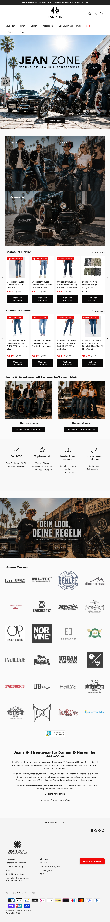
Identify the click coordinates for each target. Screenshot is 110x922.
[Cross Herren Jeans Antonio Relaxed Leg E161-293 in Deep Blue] (67, 267)
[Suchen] (90, 13)
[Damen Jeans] (81, 400)
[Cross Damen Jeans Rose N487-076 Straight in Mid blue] (42, 326)
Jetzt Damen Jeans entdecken (81, 429)
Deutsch (32, 893)
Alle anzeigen (98, 252)
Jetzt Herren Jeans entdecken (28, 429)
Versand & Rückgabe (50, 866)
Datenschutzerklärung (16, 862)
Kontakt (43, 862)
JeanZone (27, 910)
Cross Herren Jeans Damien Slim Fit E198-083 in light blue (42, 284)
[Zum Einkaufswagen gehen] (101, 13)
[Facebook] (92, 830)
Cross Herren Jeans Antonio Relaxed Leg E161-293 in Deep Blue (67, 284)
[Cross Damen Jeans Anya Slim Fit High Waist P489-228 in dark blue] (67, 326)
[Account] (96, 13)
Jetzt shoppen (55, 120)
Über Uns (44, 858)
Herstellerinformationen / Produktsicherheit (17, 879)
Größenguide (46, 870)
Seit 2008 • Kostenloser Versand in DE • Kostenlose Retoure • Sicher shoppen (55, 2)
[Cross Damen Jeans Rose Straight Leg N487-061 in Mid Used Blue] (17, 326)
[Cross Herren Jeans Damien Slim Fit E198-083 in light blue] (42, 267)
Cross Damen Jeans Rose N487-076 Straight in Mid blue (41, 343)
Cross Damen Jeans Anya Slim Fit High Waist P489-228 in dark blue (66, 344)
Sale (68, 800)
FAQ (42, 874)
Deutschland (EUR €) (15, 893)
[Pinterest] (99, 830)
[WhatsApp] (103, 830)
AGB (8, 870)
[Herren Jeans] (29, 400)
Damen (54, 800)
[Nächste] (107, 277)
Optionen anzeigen (17, 299)
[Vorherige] (3, 277)
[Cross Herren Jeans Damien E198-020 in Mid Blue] (17, 267)
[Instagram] (95, 830)
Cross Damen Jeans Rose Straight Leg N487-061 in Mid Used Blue (17, 344)
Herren (62, 800)
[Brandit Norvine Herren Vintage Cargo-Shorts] (92, 267)
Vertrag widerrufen (92, 861)
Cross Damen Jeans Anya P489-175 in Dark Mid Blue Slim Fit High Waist (92, 344)
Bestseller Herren (18, 252)
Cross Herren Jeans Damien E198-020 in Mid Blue (16, 284)
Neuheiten (44, 800)
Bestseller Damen (18, 310)
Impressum (11, 858)
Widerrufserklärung (14, 866)
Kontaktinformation (15, 874)
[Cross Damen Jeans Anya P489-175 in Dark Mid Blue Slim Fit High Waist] (92, 326)
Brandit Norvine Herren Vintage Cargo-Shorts (89, 284)
